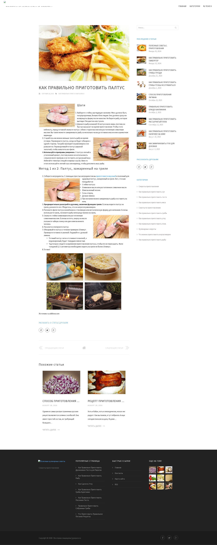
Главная (182, 6)
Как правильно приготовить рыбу (152, 240)
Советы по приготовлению (150, 208)
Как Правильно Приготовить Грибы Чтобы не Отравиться (162, 83)
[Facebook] (41, 330)
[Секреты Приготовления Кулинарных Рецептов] (160, 477)
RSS (116, 484)
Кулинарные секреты (147, 229)
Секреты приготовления (149, 186)
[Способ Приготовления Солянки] (61, 382)
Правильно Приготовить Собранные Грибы (87, 507)
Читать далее (49, 430)
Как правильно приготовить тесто (153, 197)
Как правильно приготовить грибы (153, 213)
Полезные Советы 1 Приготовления (158, 47)
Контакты (119, 473)
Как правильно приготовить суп (152, 192)
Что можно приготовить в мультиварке (155, 234)
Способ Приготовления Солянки (61, 401)
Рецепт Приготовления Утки (106, 401)
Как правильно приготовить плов (152, 224)
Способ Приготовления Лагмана (160, 96)
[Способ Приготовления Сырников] (160, 486)
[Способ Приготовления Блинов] (168, 477)
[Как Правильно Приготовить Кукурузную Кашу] (152, 486)
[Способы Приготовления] (168, 486)
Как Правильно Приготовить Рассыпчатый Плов (162, 120)
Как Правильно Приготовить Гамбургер (162, 59)
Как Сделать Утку (85, 484)
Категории (195, 6)
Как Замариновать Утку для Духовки (161, 145)
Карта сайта (120, 479)
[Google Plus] (53, 330)
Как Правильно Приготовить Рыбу (89, 476)
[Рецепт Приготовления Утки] (106, 382)
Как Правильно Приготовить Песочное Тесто (89, 498)
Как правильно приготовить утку (152, 218)
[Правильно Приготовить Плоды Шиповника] (152, 477)
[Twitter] (47, 330)
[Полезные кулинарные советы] (28, 4)
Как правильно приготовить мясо (71, 94)
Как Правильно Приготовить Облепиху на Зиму (162, 132)
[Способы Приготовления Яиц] (168, 469)
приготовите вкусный (106, 176)
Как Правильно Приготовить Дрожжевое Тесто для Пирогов (89, 468)
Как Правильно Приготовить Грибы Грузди (162, 71)
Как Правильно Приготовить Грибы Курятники (89, 490)
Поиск (208, 6)
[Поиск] (175, 27)
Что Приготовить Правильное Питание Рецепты (89, 515)
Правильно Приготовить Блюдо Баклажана (161, 108)
